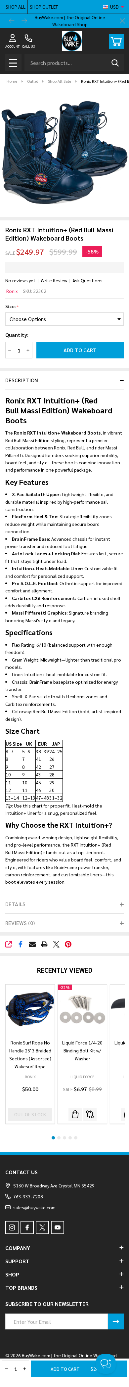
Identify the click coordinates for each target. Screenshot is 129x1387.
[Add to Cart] (75, 1114)
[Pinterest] (68, 944)
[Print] (44, 944)
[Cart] (116, 41)
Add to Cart (80, 350)
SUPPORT (17, 1261)
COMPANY (17, 1247)
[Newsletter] (116, 1321)
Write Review (54, 280)
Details (15, 904)
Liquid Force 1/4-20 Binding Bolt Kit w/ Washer (82, 1050)
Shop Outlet (44, 7)
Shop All (15, 7)
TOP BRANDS (21, 1287)
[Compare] (90, 1114)
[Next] (24, 21)
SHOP (12, 1274)
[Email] (32, 944)
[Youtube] (58, 1227)
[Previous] (12, 21)
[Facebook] (20, 944)
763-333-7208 (28, 1196)
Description (21, 380)
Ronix (12, 291)
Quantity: (16, 335)
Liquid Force (82, 1076)
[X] (56, 944)
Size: (12, 306)
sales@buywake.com (34, 1207)
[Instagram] (12, 1227)
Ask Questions (87, 280)
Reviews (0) (20, 922)
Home (12, 81)
